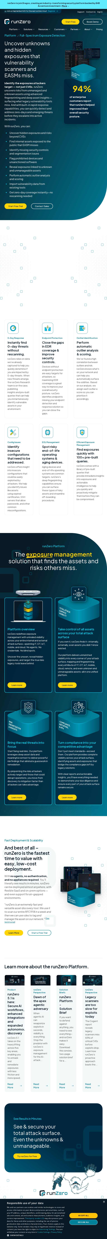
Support (80, 12)
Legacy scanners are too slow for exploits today (92, 1006)
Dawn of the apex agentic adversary (40, 1003)
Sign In (100, 12)
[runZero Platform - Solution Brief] (66, 980)
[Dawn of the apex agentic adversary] (40, 980)
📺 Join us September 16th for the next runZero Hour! (29, 11)
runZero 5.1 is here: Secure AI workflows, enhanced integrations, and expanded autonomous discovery (15, 1013)
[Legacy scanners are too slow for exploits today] (92, 980)
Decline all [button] (83, 1222)
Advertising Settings (47, 1229)
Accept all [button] (83, 1215)
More (64, 6)
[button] (37, 1235)
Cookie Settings (43, 1232)
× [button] (104, 1202)
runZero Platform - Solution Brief (66, 1004)
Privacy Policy (56, 1232)
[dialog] (53, 1219)
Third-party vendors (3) (34, 1218)
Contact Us (91, 12)
